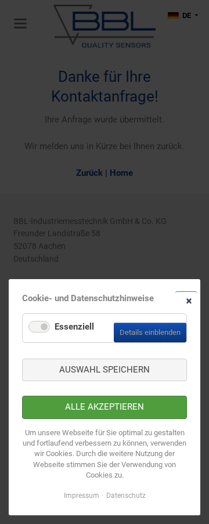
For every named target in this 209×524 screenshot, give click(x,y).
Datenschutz (126, 496)
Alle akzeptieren (104, 407)
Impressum (81, 496)
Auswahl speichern (104, 369)
